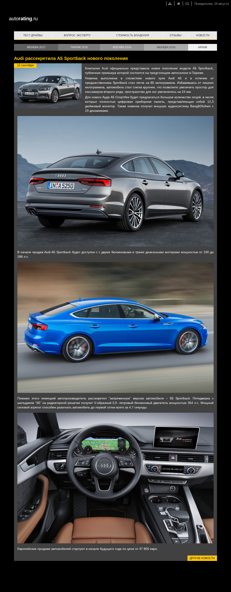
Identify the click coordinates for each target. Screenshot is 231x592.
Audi (105, 68)
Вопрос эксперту (77, 35)
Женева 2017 (36, 47)
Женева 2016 (166, 47)
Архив (202, 47)
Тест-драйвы (33, 35)
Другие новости (202, 558)
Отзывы (176, 35)
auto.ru (23, 18)
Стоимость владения (132, 35)
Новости (203, 35)
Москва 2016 (122, 47)
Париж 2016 (79, 47)
